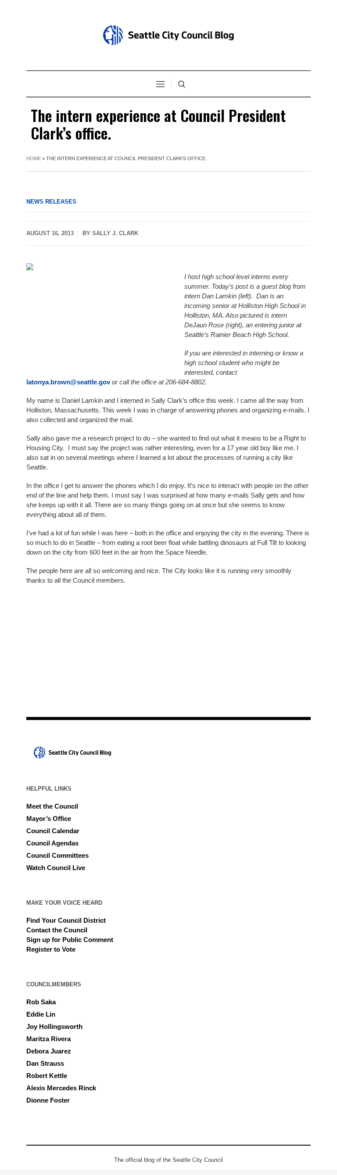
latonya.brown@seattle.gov (68, 382)
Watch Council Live (55, 867)
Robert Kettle (46, 1075)
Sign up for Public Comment (69, 939)
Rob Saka (41, 1002)
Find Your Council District (66, 920)
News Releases (51, 201)
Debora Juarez (48, 1051)
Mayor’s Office (48, 818)
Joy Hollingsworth (54, 1026)
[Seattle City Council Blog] (168, 35)
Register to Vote (50, 949)
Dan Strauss (45, 1063)
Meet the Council (52, 806)
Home (33, 158)
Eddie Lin (40, 1014)
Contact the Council (56, 930)
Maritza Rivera (48, 1038)
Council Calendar (52, 831)
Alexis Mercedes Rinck (61, 1088)
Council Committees (57, 855)
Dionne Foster (48, 1100)
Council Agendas (52, 843)
